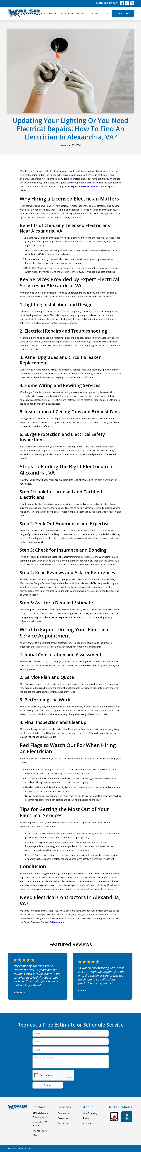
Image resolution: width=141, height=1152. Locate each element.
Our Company (90, 1113)
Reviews (87, 1118)
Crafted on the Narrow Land (19, 1148)
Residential (82, 13)
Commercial (64, 1113)
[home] (23, 13)
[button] (50, 13)
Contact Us (123, 13)
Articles (95, 13)
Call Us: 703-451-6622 (107, 3)
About (105, 13)
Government (67, 13)
